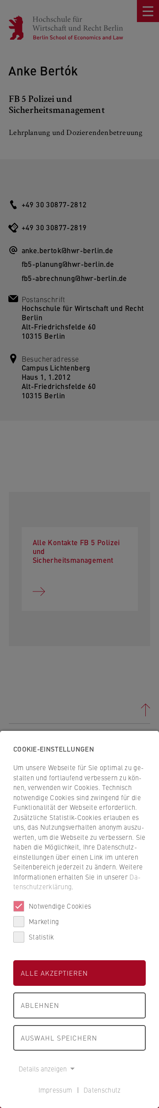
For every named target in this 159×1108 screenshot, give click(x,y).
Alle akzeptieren (54, 972)
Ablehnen (40, 1005)
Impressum (55, 1089)
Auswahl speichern (59, 1037)
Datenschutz (102, 1089)
